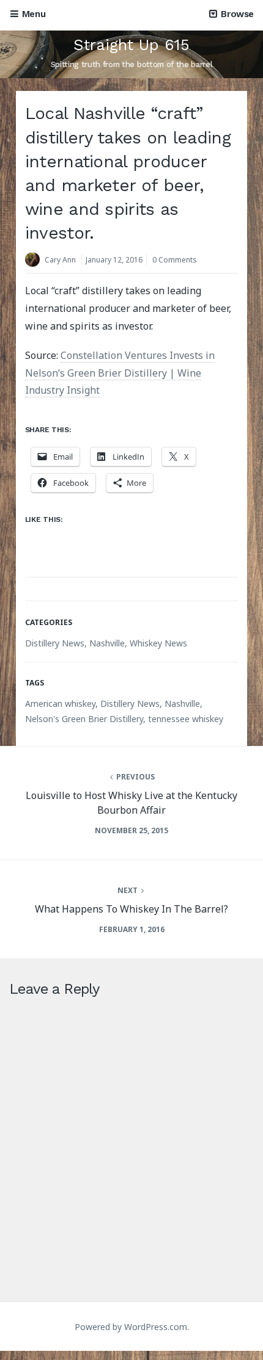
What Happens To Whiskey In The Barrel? (131, 909)
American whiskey (60, 703)
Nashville (107, 643)
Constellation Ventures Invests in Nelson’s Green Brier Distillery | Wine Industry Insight (120, 373)
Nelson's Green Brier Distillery (84, 719)
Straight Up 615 (131, 45)
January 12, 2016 (114, 260)
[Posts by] (35, 261)
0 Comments (174, 260)
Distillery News (54, 643)
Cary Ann (60, 260)
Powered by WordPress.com (131, 1327)
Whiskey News (158, 643)
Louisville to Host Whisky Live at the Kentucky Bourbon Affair (131, 803)
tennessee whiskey (185, 719)
